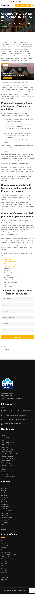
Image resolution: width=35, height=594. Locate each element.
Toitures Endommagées (8, 442)
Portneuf (3, 547)
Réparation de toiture (10, 266)
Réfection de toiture (9, 259)
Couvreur (3, 436)
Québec (3, 550)
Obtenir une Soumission (23, 5)
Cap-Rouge (4, 495)
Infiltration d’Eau (6, 445)
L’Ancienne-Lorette (6, 518)
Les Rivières (4, 522)
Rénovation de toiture (10, 261)
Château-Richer (5, 502)
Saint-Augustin (5, 552)
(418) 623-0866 (17, 2)
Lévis (2, 524)
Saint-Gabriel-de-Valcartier (8, 554)
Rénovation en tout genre (11, 264)
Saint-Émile (4, 561)
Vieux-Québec (5, 577)
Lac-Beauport (5, 513)
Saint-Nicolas (5, 557)
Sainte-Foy (4, 563)
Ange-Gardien (5, 488)
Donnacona (4, 504)
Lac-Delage (4, 515)
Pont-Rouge (4, 545)
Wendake (4, 579)
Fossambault (5, 506)
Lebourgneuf (5, 520)
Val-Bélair (4, 572)
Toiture (3, 440)
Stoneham (4, 570)
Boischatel (4, 493)
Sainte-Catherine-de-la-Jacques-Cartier (12, 559)
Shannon (3, 568)
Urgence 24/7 (5, 438)
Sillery (3, 566)
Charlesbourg (5, 497)
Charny (3, 499)
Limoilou (3, 527)
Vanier (3, 575)
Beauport (3, 490)
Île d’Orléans (4, 508)
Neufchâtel (4, 541)
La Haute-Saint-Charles (7, 511)
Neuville (3, 543)
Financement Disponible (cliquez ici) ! (12, 398)
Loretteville (4, 529)
